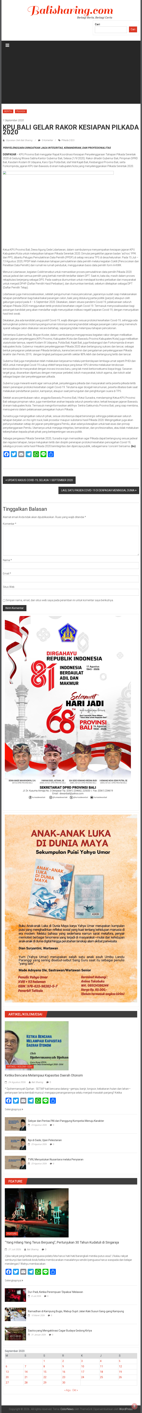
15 (44, 1371)
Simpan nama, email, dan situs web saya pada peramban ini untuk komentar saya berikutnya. (60, 600)
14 (26, 1371)
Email (7, 573)
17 (82, 1371)
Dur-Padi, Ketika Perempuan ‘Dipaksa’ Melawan (55, 1292)
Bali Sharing (37, 1082)
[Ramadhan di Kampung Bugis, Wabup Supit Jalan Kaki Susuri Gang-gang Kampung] (15, 1314)
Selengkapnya (13, 1109)
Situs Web (8, 586)
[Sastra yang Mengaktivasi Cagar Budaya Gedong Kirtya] (15, 1333)
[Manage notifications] (134, 1406)
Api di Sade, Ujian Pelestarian (45, 1140)
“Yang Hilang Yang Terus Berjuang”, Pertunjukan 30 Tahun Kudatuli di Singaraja (62, 1242)
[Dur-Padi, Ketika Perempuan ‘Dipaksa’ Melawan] (15, 1294)
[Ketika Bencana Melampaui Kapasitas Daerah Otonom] (37, 1045)
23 (63, 1377)
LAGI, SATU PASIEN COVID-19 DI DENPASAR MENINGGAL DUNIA (98, 490)
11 (101, 1366)
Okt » (75, 1390)
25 (101, 1377)
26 (120, 1377)
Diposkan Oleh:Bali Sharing (19, 140)
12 (120, 1366)
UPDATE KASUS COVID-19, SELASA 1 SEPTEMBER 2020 (40, 480)
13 (7, 1371)
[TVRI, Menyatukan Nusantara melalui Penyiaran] (15, 1162)
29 (44, 1382)
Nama (7, 560)
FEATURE (12, 1233)
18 (101, 1371)
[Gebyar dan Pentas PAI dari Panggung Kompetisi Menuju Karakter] (15, 1123)
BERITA (8, 111)
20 (7, 1377)
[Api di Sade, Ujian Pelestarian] (15, 1142)
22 (44, 1377)
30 (63, 1382)
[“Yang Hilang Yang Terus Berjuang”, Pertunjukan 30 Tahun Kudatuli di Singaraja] (37, 1212)
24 (82, 1377)
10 (82, 1366)
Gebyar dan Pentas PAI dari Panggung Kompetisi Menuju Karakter (66, 1120)
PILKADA (20, 111)
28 (26, 1382)
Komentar (9, 523)
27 (7, 1382)
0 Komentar (47, 140)
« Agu (67, 1390)
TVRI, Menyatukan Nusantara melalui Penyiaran (55, 1159)
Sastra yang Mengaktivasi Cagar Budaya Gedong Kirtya (60, 1330)
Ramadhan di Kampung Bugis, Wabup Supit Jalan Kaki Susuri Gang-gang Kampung (76, 1311)
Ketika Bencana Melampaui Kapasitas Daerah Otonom (44, 1075)
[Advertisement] (71, 78)
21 (26, 1377)
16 (63, 1371)
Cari (97, 24)
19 (120, 1371)
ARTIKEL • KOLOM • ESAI (19, 1066)
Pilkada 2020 (68, 140)
